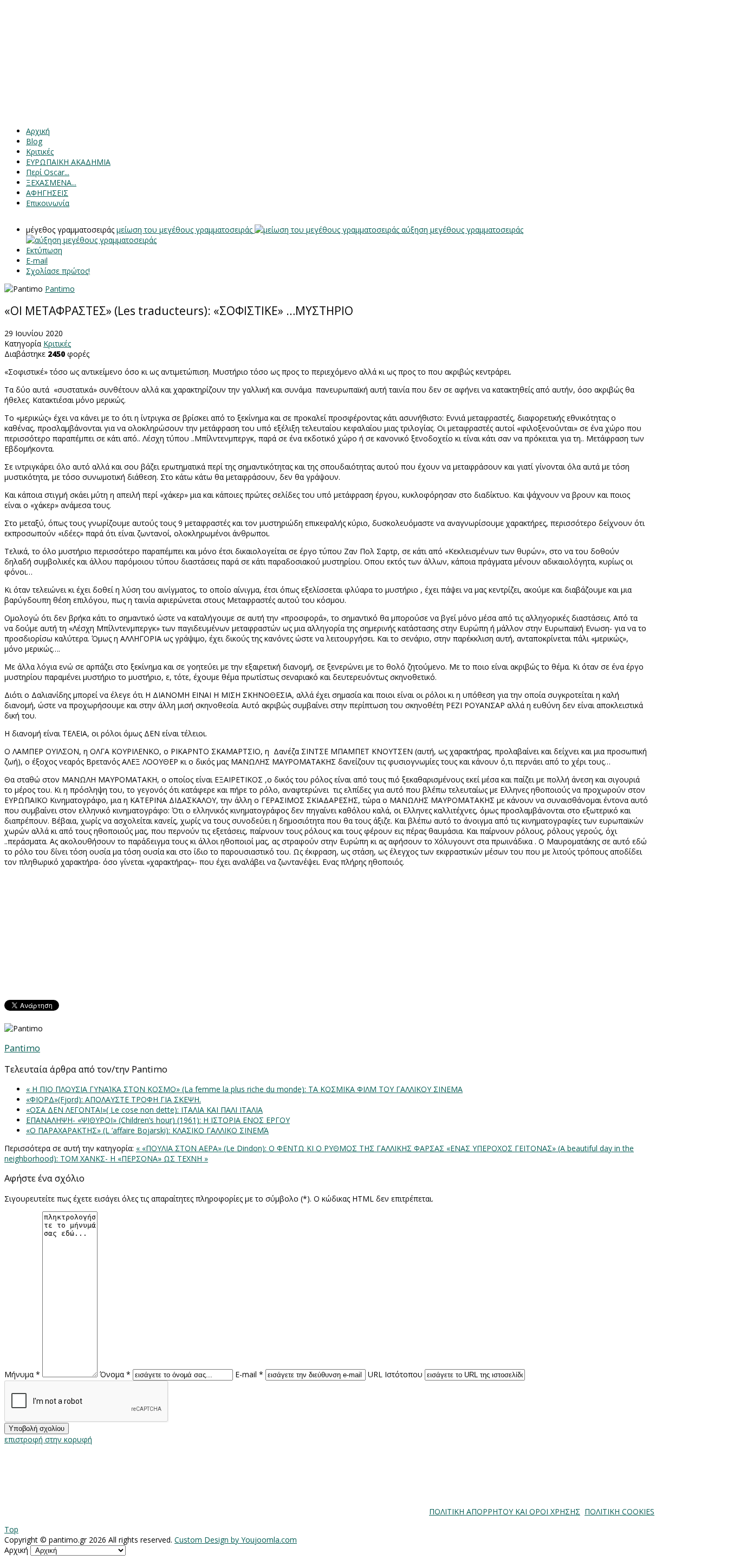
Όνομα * (115, 1374)
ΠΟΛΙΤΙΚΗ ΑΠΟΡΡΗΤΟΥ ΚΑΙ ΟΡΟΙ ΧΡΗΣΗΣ (504, 1511)
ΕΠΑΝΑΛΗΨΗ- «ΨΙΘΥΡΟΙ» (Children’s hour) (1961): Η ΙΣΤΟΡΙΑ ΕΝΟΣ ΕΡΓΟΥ (158, 1120)
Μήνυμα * (22, 1374)
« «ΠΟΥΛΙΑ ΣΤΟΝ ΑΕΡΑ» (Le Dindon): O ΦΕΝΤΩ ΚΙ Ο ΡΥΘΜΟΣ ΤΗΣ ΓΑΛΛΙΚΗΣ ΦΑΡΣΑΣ (291, 1148)
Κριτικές (57, 343)
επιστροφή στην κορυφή (48, 1439)
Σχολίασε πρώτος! (58, 271)
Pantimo (60, 289)
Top (11, 1529)
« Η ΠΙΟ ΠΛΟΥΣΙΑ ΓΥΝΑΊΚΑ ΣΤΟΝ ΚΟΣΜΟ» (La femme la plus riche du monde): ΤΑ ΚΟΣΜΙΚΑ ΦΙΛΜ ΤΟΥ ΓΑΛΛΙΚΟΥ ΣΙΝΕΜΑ (244, 1089)
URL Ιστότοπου (395, 1374)
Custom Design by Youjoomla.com (235, 1540)
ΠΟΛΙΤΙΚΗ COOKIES (619, 1511)
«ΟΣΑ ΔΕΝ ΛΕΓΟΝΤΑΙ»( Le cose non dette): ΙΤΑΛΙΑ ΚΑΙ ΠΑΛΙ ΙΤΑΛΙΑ (144, 1110)
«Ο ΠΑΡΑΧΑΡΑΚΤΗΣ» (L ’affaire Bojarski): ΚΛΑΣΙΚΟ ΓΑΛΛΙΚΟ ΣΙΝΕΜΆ (147, 1130)
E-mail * (249, 1374)
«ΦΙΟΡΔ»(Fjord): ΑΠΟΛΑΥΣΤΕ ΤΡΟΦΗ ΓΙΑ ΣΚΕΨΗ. (113, 1099)
